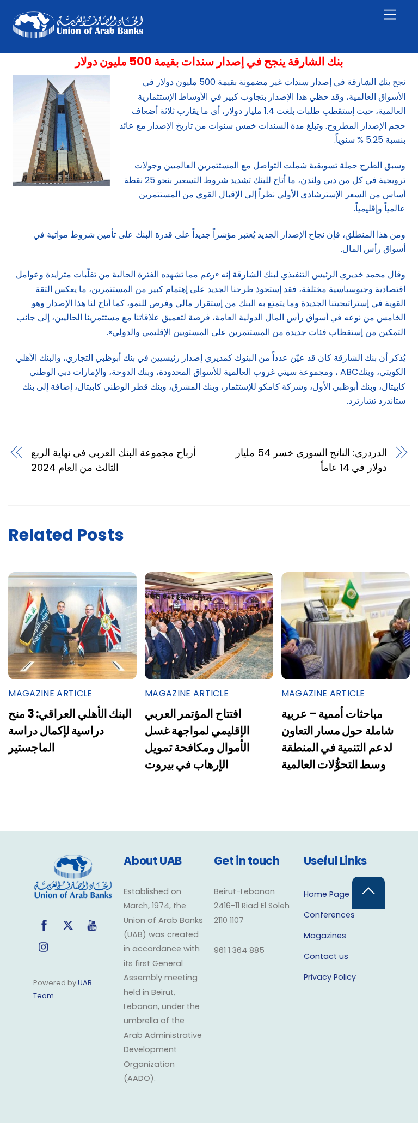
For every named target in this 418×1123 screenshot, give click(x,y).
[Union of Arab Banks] (78, 33)
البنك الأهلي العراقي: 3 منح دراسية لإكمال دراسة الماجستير (70, 730)
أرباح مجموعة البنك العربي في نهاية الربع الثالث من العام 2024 (113, 460)
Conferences (329, 914)
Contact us (326, 956)
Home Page (326, 894)
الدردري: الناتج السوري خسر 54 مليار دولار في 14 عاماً (312, 460)
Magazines (325, 935)
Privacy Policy (330, 977)
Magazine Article (50, 693)
